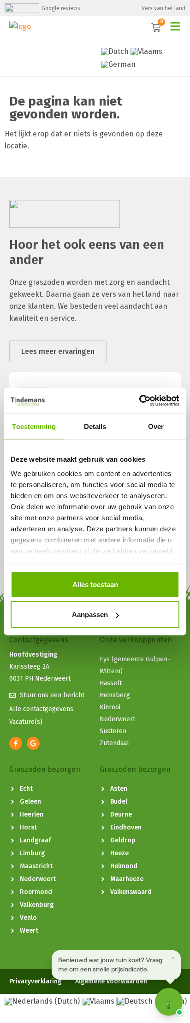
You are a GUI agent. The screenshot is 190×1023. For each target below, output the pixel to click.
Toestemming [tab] (34, 426)
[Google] (33, 743)
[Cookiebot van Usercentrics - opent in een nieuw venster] (139, 401)
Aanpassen (90, 614)
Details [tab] (95, 426)
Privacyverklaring (35, 981)
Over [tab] (156, 426)
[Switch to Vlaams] (146, 51)
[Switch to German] (118, 64)
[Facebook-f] (15, 743)
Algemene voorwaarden (111, 981)
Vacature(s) (25, 722)
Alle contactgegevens (41, 709)
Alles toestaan (95, 584)
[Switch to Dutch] (115, 51)
